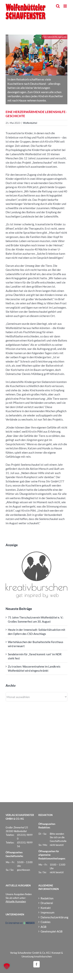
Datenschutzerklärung (53, 917)
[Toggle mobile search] (58, 6)
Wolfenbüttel (30, 122)
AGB (43, 926)
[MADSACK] (20, 923)
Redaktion (47, 898)
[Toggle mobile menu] (65, 6)
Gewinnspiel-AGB (52, 931)
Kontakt (46, 907)
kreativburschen (43, 956)
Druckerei (47, 903)
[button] (6, 966)
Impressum (47, 912)
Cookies (46, 922)
